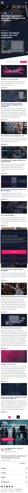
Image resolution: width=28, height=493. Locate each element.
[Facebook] (9, 486)
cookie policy (21, 242)
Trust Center (18, 490)
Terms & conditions (18, 489)
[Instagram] (4, 486)
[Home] (2, 2)
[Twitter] (12, 486)
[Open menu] (26, 3)
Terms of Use (11, 490)
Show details (21, 247)
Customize (13, 256)
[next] (18, 417)
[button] (14, 468)
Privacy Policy (4, 490)
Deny (14, 260)
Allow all (14, 251)
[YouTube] (2, 486)
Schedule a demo (7, 439)
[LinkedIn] (7, 486)
